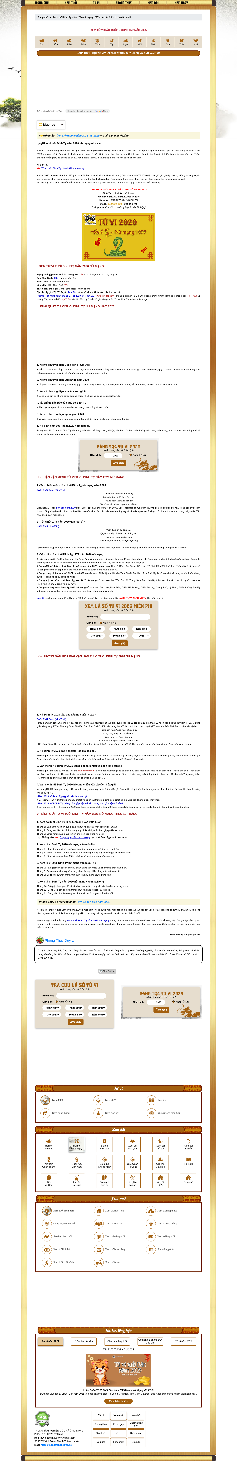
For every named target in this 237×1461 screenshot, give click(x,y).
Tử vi (96, 2)
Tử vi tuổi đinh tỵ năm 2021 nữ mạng (77, 135)
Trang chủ (42, 2)
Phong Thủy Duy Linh (61, 940)
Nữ (144, 455)
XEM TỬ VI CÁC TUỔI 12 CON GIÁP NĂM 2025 (118, 30)
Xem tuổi (71, 2)
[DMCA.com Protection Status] (42, 1419)
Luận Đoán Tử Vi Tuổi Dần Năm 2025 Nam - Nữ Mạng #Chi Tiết (118, 1390)
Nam (135, 455)
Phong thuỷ (124, 2)
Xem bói (153, 2)
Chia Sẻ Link (109, 971)
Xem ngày (181, 2)
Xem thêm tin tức (118, 1401)
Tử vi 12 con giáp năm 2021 (93, 902)
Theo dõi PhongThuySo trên (80, 111)
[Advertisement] (118, 83)
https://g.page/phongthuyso (56, 1444)
